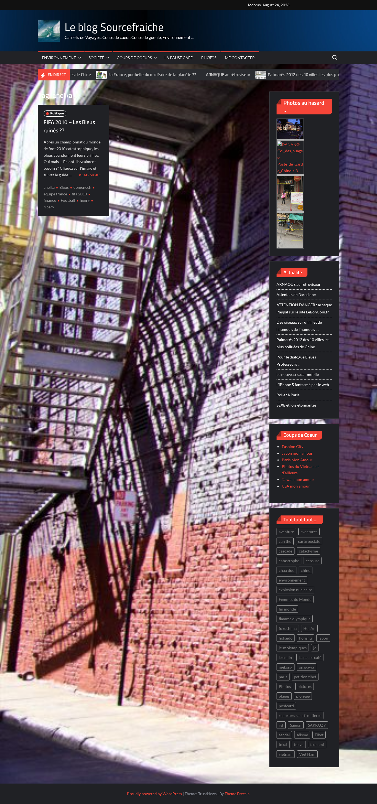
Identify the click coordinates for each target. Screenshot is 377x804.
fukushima (288, 628)
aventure (286, 531)
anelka (49, 187)
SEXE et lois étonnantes (296, 405)
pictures (305, 686)
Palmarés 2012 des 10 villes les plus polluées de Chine (280, 74)
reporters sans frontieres (300, 715)
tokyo (299, 744)
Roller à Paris (288, 394)
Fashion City (292, 446)
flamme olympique (294, 618)
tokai (283, 744)
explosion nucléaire (295, 589)
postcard (286, 705)
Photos (208, 57)
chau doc (286, 570)
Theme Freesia (237, 793)
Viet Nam (307, 754)
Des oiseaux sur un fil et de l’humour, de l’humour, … (299, 326)
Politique (57, 113)
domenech (82, 187)
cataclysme (308, 551)
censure (312, 560)
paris (283, 676)
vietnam (286, 754)
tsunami (317, 744)
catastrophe (289, 560)
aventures (309, 531)
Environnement (59, 57)
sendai (284, 734)
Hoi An (309, 628)
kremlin (285, 657)
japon (323, 638)
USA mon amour (296, 486)
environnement (292, 580)
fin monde (287, 609)
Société (96, 57)
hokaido (286, 638)
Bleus (64, 187)
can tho (285, 541)
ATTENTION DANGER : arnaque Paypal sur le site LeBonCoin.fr (304, 308)
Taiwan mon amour (298, 479)
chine (305, 570)
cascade (285, 551)
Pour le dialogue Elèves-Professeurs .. (297, 360)
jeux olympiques (293, 647)
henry (85, 200)
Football (68, 200)
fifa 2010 (79, 194)
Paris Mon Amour (297, 459)
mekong (285, 667)
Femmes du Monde (295, 599)
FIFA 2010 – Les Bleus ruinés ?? (69, 126)
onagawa (306, 667)
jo (315, 647)
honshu (305, 638)
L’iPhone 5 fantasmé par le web (303, 384)
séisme (302, 734)
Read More (90, 175)
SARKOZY (317, 725)
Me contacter (240, 57)
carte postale (309, 541)
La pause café (178, 57)
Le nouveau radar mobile (298, 374)
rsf (281, 725)
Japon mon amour (297, 453)
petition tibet (305, 676)
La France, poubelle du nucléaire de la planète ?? (116, 74)
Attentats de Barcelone (296, 294)
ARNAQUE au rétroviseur (191, 74)
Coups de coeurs (134, 57)
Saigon (295, 725)
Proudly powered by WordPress (154, 793)
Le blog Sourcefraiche (114, 27)
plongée (303, 696)
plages (284, 696)
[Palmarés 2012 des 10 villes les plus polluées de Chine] (224, 74)
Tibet (319, 734)
